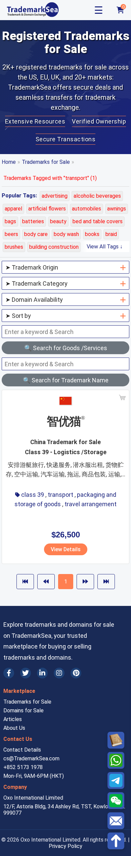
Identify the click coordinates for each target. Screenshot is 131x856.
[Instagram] (59, 673)
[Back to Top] (115, 841)
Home (9, 162)
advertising (55, 196)
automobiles (86, 208)
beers (11, 234)
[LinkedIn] (42, 673)
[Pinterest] (76, 673)
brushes (14, 247)
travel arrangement (90, 504)
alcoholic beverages (97, 196)
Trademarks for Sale (46, 162)
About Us (14, 728)
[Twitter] (25, 673)
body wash (66, 234)
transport (60, 494)
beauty (58, 221)
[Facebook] (8, 673)
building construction (54, 247)
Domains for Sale (23, 710)
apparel (13, 208)
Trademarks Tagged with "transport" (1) (50, 178)
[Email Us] (115, 820)
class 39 (32, 494)
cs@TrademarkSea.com (31, 758)
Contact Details (22, 750)
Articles (12, 719)
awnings (116, 208)
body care (36, 234)
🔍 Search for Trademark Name (65, 380)
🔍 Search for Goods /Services (65, 347)
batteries (33, 221)
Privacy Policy (65, 846)
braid (111, 234)
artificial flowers (47, 208)
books (92, 234)
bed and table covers (98, 221)
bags (10, 221)
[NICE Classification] (115, 740)
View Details (66, 549)
